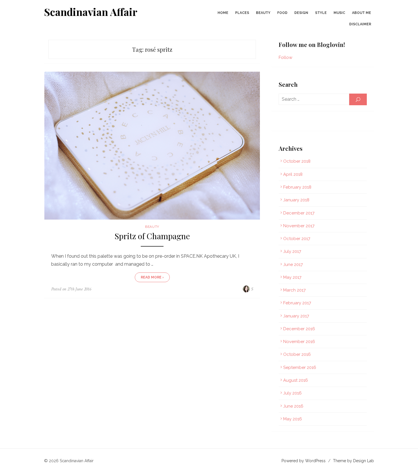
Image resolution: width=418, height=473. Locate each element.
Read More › (152, 277)
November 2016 (299, 341)
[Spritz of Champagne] (152, 146)
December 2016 (299, 328)
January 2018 (296, 200)
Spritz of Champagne (152, 236)
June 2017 (293, 264)
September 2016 (299, 367)
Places (242, 13)
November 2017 (298, 225)
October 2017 (296, 238)
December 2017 (298, 213)
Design (301, 13)
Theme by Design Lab (353, 460)
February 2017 (297, 302)
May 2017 (292, 277)
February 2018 (297, 187)
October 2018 (297, 161)
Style (321, 13)
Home (223, 13)
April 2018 (293, 174)
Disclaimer (360, 24)
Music (339, 13)
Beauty (263, 13)
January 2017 (296, 316)
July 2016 (292, 393)
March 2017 (294, 290)
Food (282, 13)
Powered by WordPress (304, 460)
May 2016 (292, 419)
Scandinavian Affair (90, 11)
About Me (361, 13)
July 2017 (292, 251)
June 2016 (293, 406)
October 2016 (297, 354)
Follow (285, 57)
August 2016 (295, 380)
